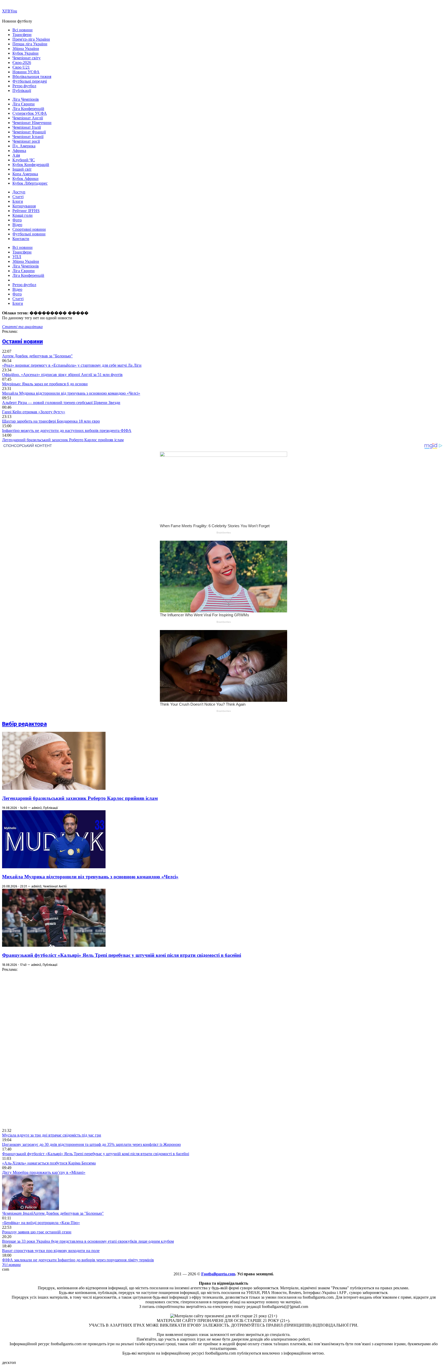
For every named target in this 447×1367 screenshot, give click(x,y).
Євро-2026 (21, 62)
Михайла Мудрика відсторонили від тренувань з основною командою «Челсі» (71, 393)
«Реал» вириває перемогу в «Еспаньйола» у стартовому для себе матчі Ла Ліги (71, 365)
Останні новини (22, 341)
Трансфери (22, 34)
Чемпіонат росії (26, 141)
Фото (17, 220)
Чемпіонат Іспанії (27, 136)
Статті (18, 196)
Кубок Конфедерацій (30, 164)
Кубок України (25, 53)
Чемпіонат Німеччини (31, 122)
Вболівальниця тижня (31, 76)
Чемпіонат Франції (29, 132)
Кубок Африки (25, 178)
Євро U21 (21, 67)
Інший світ (22, 169)
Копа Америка (25, 174)
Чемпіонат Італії (26, 127)
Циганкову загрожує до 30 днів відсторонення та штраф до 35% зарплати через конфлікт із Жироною (91, 1144)
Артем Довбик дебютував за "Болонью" (37, 356)
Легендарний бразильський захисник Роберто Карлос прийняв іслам (63, 440)
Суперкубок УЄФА (29, 113)
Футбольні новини (29, 234)
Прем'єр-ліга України (31, 39)
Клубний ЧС (23, 160)
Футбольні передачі (29, 81)
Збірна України (25, 48)
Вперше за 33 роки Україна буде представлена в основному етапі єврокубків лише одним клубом (88, 1241)
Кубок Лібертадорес (30, 183)
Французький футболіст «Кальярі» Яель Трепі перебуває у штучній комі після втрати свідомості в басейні (121, 955)
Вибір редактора (24, 723)
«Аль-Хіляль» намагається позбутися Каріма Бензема (49, 1163)
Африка (19, 150)
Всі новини (22, 30)
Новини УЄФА (26, 72)
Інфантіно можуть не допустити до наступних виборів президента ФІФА (66, 430)
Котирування (24, 206)
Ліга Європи (23, 104)
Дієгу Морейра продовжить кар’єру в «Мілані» (43, 1172)
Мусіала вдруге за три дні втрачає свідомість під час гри (51, 1135)
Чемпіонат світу (26, 58)
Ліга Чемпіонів (25, 99)
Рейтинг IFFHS (26, 210)
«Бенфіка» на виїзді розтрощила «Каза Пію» (41, 1222)
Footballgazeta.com (218, 1274)
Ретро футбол (24, 86)
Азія (16, 155)
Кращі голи (22, 215)
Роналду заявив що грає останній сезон (36, 1232)
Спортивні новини (29, 229)
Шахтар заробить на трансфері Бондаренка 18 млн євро (51, 421)
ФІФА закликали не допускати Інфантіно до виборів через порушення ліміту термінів (78, 1260)
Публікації (21, 90)
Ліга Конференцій (28, 108)
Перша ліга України (29, 44)
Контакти (20, 238)
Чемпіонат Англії (27, 118)
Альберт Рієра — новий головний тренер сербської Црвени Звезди (61, 402)
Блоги (17, 201)
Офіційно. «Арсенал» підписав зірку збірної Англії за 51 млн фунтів (62, 374)
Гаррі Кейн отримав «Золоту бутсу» (33, 412)
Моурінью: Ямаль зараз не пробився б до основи (45, 384)
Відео (17, 224)
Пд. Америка (23, 146)
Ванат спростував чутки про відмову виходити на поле (51, 1250)
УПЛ (16, 257)
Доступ (18, 192)
